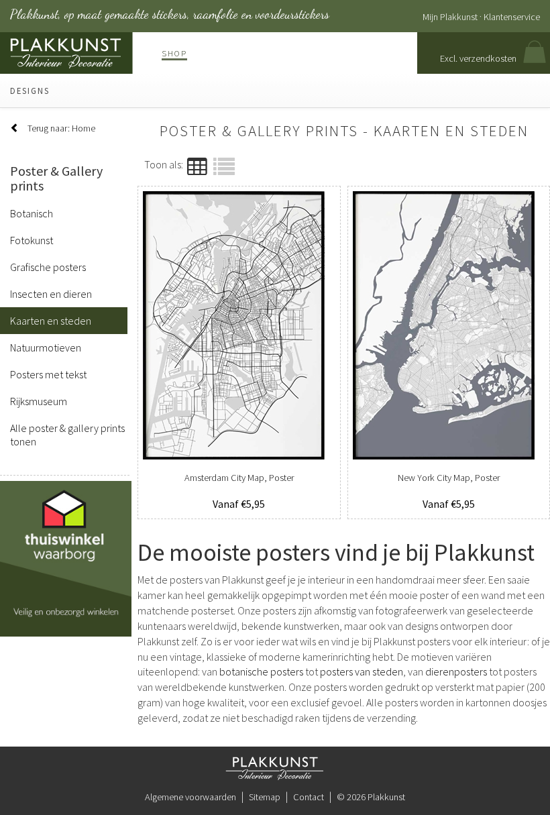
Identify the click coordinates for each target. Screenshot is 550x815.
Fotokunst (31, 240)
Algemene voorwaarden (190, 797)
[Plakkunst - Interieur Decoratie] (275, 767)
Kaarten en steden (50, 320)
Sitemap (264, 797)
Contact (308, 797)
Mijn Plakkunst (450, 17)
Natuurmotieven (45, 347)
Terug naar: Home (61, 128)
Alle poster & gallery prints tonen (67, 434)
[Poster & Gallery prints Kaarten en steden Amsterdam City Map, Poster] (239, 325)
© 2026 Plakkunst (371, 797)
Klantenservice (512, 17)
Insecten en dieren (51, 294)
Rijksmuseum (38, 401)
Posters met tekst (48, 374)
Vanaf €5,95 (239, 503)
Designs (30, 90)
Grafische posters (48, 267)
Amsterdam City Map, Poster (239, 478)
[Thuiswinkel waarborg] (70, 557)
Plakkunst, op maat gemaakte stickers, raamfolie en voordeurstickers (169, 14)
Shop (174, 53)
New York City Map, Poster (449, 478)
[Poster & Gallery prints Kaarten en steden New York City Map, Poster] (449, 325)
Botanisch (31, 213)
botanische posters (261, 671)
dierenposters (456, 671)
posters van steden (361, 671)
